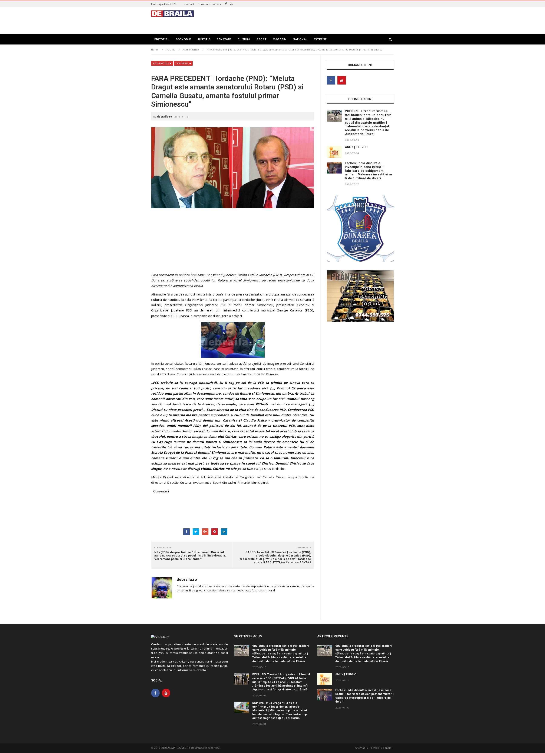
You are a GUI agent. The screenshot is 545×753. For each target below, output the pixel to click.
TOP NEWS (181, 63)
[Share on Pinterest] (214, 531)
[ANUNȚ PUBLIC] (334, 152)
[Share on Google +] (205, 531)
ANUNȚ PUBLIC (356, 147)
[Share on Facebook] (186, 531)
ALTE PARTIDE (160, 63)
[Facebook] (225, 3)
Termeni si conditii (209, 4)
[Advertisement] (316, 20)
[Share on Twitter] (196, 531)
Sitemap (360, 747)
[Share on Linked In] (224, 531)
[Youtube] (231, 3)
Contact (189, 4)
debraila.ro (164, 116)
